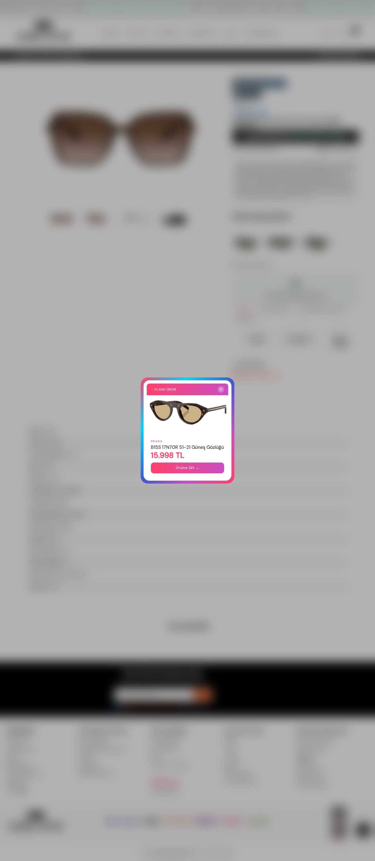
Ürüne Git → (188, 467)
